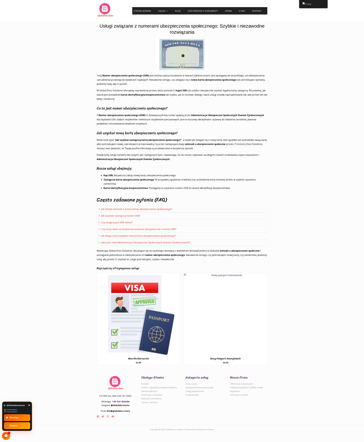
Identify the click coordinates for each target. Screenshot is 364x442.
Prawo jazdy (191, 383)
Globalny (241, 144)
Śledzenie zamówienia (151, 398)
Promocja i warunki (239, 395)
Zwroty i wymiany (149, 402)
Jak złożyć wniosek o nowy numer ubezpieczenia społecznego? (136, 209)
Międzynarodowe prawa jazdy (199, 387)
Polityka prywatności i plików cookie (246, 387)
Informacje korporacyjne (241, 383)
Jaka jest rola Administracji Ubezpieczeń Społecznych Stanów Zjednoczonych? (145, 242)
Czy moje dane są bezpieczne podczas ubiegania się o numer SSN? (138, 229)
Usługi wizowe (192, 395)
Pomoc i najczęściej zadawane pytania (159, 387)
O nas (242, 11)
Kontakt (257, 11)
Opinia (228, 11)
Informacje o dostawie (151, 395)
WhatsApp (12, 417)
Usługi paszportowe (195, 391)
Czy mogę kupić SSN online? (117, 222)
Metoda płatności (149, 391)
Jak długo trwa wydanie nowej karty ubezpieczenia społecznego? (138, 235)
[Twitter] (103, 416)
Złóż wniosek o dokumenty (203, 11)
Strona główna (142, 11)
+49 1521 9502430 (120, 401)
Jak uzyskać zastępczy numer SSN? (120, 215)
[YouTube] (113, 416)
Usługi (161, 11)
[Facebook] (98, 416)
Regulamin (235, 391)
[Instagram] (108, 416)
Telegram (12, 425)
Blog (178, 11)
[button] (182, 209)
